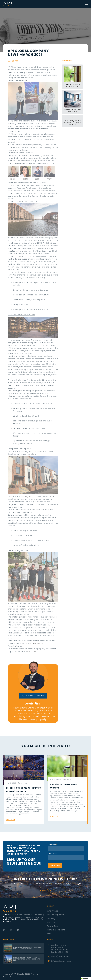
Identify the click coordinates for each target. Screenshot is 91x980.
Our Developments (55, 914)
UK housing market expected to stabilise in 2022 (72, 122)
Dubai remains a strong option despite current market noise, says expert (26, 959)
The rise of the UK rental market (72, 85)
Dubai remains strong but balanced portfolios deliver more (27, 948)
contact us (32, 651)
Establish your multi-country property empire (23, 789)
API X (49, 933)
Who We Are (52, 911)
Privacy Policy (53, 926)
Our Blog (51, 918)
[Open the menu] (86, 4)
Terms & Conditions (56, 930)
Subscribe (55, 865)
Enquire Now (45, 890)
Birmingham (27, 496)
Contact (51, 922)
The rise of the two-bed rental (72, 110)
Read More (38, 643)
